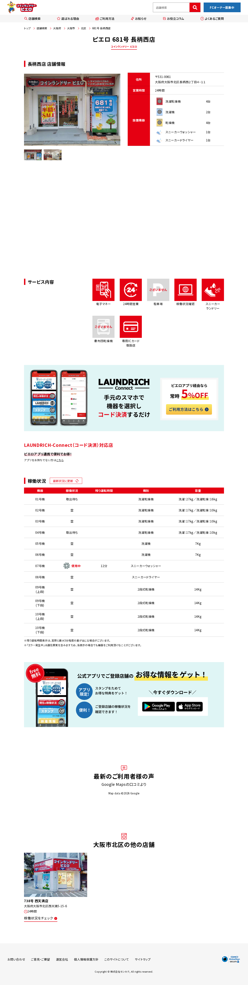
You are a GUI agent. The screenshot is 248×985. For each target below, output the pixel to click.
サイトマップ (143, 959)
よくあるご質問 (214, 18)
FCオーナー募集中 (222, 7)
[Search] (195, 7)
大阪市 (71, 28)
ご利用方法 (107, 18)
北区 (83, 28)
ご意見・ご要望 (40, 959)
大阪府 (57, 28)
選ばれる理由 (70, 18)
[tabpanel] (72, 110)
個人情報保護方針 (86, 959)
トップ (27, 28)
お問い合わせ (16, 959)
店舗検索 (34, 18)
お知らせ (140, 18)
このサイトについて (116, 959)
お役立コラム (175, 18)
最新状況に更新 (63, 481)
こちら (60, 460)
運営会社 (62, 959)
